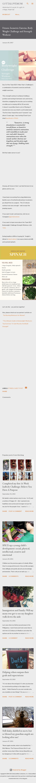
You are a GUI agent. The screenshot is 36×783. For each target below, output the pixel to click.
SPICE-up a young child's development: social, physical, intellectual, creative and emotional (16, 550)
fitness (11, 388)
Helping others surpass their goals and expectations (15, 674)
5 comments (13, 576)
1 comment (13, 638)
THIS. (4, 228)
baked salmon (12, 239)
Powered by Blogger (19, 770)
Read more (29, 511)
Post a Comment (15, 511)
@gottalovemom (14, 217)
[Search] (27, 3)
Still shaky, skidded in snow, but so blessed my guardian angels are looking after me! (18, 734)
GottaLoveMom (12, 3)
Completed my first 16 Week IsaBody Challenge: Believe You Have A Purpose (17, 486)
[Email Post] (26, 388)
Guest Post (18, 388)
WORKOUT (6, 14)
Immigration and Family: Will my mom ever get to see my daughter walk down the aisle (17, 613)
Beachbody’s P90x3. (12, 118)
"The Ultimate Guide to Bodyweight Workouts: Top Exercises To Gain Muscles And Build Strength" (17, 323)
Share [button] (4, 391)
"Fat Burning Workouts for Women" (14, 315)
